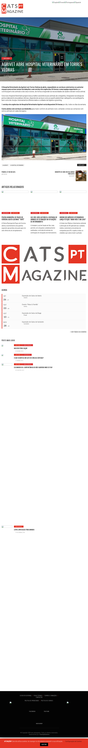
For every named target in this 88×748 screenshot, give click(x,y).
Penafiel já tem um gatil (8, 173)
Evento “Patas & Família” (30, 304)
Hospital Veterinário (17, 165)
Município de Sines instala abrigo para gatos (65, 174)
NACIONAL (7, 58)
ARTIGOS (18, 345)
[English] (55, 2)
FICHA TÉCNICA (38, 695)
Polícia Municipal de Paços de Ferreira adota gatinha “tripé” (13, 218)
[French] (61, 2)
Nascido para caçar (20, 348)
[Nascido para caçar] (7, 345)
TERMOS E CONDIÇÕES (50, 695)
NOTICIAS (15, 213)
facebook (32, 711)
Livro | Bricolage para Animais (24, 529)
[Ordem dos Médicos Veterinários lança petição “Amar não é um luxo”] (73, 200)
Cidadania (27, 355)
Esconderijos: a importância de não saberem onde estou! (33, 367)
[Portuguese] (69, 2)
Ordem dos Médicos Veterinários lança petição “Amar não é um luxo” (73, 218)
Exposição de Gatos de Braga (31, 313)
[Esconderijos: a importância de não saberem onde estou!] (7, 443)
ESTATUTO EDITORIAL (26, 695)
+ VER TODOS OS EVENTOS (78, 332)
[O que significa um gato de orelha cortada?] (7, 355)
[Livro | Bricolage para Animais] (7, 606)
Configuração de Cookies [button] (73, 741)
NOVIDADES (19, 526)
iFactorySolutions (44, 734)
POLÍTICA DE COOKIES (47, 700)
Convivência (27, 345)
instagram (39, 723)
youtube (46, 711)
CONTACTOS (39, 697)
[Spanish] (77, 2)
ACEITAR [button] (44, 744)
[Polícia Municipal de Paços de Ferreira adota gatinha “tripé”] (15, 200)
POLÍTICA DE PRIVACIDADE (32, 700)
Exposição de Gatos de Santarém (33, 322)
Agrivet (6, 165)
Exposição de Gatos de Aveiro (32, 296)
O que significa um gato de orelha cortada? (29, 358)
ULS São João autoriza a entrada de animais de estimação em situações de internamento (44, 219)
